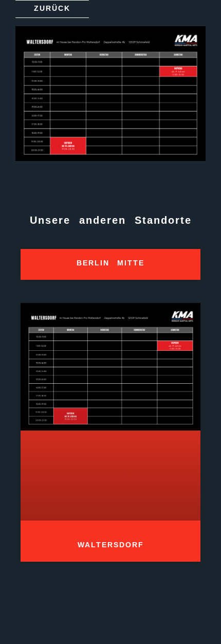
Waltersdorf (111, 545)
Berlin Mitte (110, 263)
